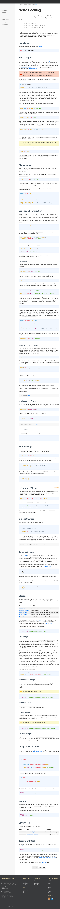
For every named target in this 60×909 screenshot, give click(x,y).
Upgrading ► (42, 867)
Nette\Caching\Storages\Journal (34, 832)
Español (49, 884)
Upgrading (4, 13)
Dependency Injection (9, 886)
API (23, 892)
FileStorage (22, 608)
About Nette (25, 894)
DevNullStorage (23, 616)
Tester (8, 883)
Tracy (8, 884)
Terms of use (22, 906)
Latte (25, 555)
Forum (24, 880)
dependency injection (26, 67)
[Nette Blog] (49, 898)
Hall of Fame (36, 884)
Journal (28, 395)
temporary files (48, 623)
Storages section (33, 68)
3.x (36, 4)
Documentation (22, 4)
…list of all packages (5, 897)
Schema (6, 895)
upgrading (44, 862)
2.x (37, 4)
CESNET (13, 903)
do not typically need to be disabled (47, 857)
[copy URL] (31, 57)
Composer (40, 46)
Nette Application (5, 19)
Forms (8, 889)
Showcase (36, 886)
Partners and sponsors (38, 880)
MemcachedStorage (24, 610)
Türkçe (49, 889)
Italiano (49, 887)
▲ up (58, 906)
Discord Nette (25, 882)
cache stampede (31, 653)
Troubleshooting (5, 24)
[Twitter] (52, 898)
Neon (6, 892)
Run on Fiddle (58, 84)
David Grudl (9, 906)
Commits (24, 884)
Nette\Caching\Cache (48, 61)
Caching (2, 887)
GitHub (35, 882)
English (49, 880)
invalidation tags (47, 566)
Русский (49, 891)
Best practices (4, 22)
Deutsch (49, 883)
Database (5, 888)
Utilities (3, 21)
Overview (4, 12)
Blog (23, 891)
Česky (49, 882)
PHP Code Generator (5, 893)
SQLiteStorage (22, 614)
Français (49, 886)
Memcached (24, 683)
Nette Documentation (6, 17)
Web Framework (9, 880)
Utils (7, 896)
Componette (36, 883)
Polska (49, 888)
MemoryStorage (23, 612)
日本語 (49, 892)
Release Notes (25, 883)
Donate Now (36, 888)
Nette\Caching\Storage (32, 834)
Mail (5, 891)
